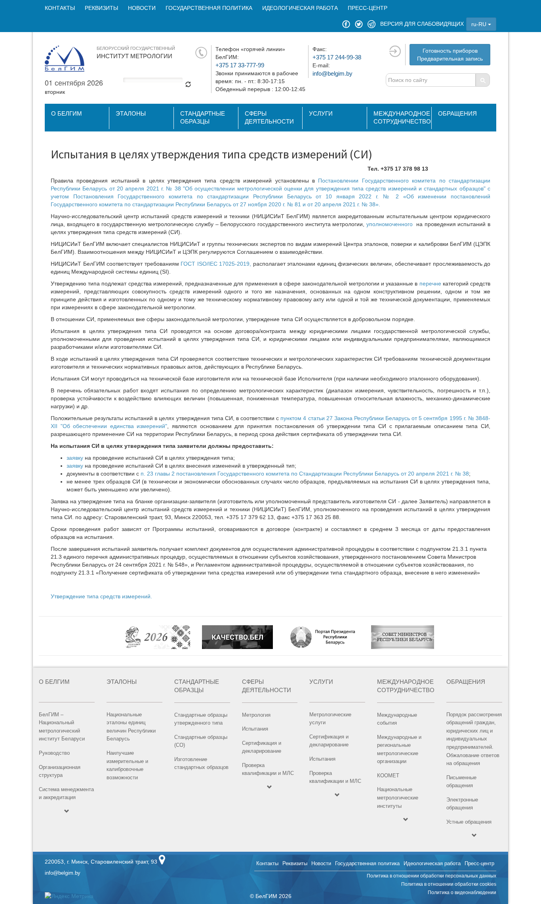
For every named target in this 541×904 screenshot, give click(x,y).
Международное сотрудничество (402, 117)
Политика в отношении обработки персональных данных (431, 876)
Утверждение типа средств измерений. (101, 596)
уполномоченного (389, 224)
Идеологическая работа (300, 8)
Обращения (457, 113)
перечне (430, 283)
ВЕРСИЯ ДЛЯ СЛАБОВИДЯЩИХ (422, 24)
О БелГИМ (66, 113)
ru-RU (479, 24)
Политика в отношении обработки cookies (448, 884)
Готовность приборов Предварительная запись (450, 55)
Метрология (256, 715)
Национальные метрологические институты (397, 797)
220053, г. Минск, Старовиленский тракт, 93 (101, 861)
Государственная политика (209, 8)
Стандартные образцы (202, 117)
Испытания (255, 729)
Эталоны (131, 113)
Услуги (321, 113)
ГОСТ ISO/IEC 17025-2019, (216, 264)
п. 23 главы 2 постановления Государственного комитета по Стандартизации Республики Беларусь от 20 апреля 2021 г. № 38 (304, 473)
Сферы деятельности (269, 117)
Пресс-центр (367, 8)
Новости (142, 8)
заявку (75, 458)
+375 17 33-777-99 (239, 65)
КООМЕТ (388, 775)
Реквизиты (101, 8)
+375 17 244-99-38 (336, 57)
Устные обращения (468, 822)
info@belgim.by (332, 73)
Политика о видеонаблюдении (462, 892)
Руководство (54, 753)
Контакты (60, 8)
